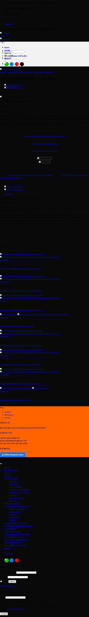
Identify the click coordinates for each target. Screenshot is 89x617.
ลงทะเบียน (4, 614)
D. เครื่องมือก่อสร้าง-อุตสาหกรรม (17, 506)
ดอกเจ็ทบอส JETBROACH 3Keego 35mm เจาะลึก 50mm (21, 384)
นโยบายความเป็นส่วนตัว (15, 609)
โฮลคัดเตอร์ (18, 178)
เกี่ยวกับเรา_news (11, 470)
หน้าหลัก (3, 72)
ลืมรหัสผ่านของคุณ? (7, 586)
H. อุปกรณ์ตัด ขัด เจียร (12, 532)
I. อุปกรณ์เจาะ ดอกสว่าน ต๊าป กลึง (20, 72)
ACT (61, 175)
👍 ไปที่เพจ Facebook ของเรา (13, 454)
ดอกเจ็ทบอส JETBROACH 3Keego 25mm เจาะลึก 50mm (21, 364)
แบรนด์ (7, 50)
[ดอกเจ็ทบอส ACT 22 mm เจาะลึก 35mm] (13, 85)
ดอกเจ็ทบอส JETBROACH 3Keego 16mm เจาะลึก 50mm (20, 310)
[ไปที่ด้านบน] (1, 463)
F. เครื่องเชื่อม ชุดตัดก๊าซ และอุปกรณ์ (18, 526)
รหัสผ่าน (3, 577)
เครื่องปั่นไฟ (13, 515)
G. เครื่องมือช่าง (10, 529)
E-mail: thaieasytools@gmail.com (44, 144)
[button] (8, 24)
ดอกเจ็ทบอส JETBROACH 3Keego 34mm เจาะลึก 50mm (21, 345)
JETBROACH (69, 175)
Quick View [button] (4, 260)
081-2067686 (59, 136)
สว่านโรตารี (13, 495)
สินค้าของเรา (8, 415)
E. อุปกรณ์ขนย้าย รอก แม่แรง (15, 523)
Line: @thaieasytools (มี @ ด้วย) (44, 151)
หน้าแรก (7, 412)
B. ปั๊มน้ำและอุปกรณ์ (12, 504)
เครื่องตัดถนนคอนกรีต (17, 509)
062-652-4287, (47, 136)
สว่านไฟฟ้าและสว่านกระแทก (19, 492)
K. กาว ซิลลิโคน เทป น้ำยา (14, 537)
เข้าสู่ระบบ (12, 581)
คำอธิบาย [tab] (8, 194)
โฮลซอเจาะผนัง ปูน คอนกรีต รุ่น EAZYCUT (15, 400)
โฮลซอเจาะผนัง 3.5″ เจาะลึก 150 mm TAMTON (16, 326)
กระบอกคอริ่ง (13, 484)
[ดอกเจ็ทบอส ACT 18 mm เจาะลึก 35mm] (13, 88)
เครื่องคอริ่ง (13, 481)
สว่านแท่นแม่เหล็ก (15, 487)
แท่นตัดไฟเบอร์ (14, 517)
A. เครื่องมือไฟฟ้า (11, 479)
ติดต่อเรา (7, 59)
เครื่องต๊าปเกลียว (15, 512)
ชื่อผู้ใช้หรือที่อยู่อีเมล (8, 572)
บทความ (7, 53)
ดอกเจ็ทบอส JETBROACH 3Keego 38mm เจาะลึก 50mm (21, 291)
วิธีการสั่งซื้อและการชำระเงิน (15, 56)
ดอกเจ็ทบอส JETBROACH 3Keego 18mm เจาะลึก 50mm (20, 269)
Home (6, 47)
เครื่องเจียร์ (12, 501)
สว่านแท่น (12, 520)
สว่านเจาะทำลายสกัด (16, 498)
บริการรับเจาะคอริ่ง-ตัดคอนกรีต (16, 540)
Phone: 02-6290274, (32, 136)
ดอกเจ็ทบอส (78, 175)
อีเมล (2, 597)
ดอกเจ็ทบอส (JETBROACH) (44, 72)
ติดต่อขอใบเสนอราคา (12, 543)
